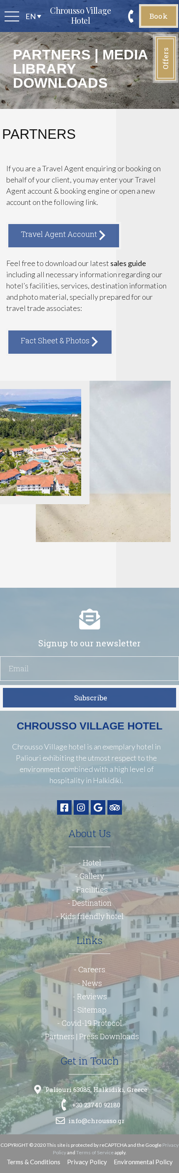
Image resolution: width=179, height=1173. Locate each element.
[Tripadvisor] (114, 807)
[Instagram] (81, 807)
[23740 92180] (131, 15)
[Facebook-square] (64, 807)
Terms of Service (95, 1152)
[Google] (98, 807)
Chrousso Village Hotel (80, 15)
